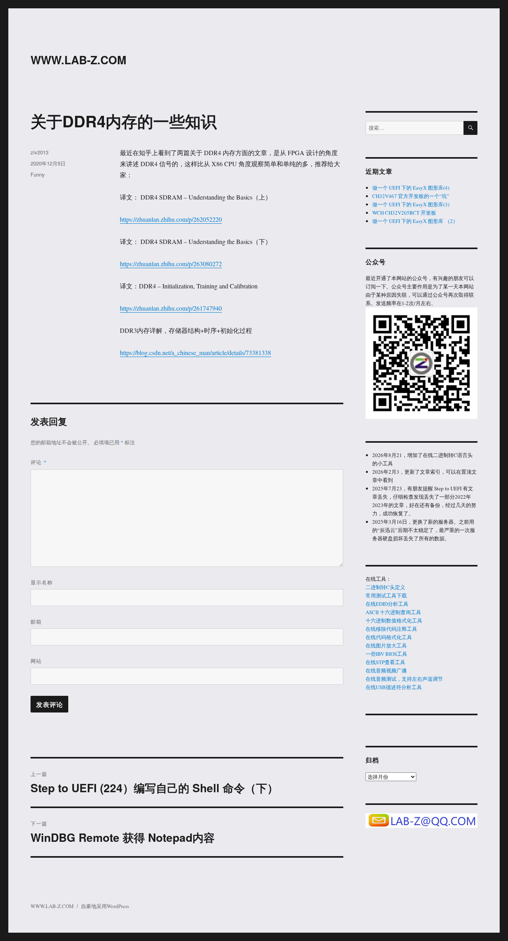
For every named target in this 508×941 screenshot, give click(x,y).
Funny (38, 174)
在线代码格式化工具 (389, 637)
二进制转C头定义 (385, 587)
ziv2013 (39, 152)
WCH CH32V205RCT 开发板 (404, 212)
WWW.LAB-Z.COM (78, 60)
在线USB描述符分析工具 (394, 687)
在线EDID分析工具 (387, 603)
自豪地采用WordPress (105, 906)
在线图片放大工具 (386, 645)
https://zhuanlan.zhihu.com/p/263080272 (171, 263)
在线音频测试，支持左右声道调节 (404, 678)
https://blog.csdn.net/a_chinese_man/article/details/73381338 (195, 352)
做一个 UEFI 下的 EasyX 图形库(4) (410, 187)
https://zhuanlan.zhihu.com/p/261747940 (171, 308)
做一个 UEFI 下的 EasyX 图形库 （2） (415, 221)
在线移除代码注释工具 (391, 628)
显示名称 (42, 582)
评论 (39, 462)
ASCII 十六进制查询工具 (393, 612)
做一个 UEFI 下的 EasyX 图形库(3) (410, 204)
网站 (36, 660)
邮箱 (36, 621)
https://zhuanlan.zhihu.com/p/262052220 (171, 219)
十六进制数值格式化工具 (394, 620)
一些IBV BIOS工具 (386, 653)
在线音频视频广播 (386, 670)
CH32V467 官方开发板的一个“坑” (410, 196)
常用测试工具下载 (386, 595)
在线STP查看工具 (385, 662)
